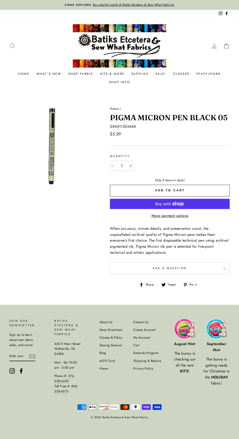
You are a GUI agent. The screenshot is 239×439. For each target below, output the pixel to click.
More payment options (169, 215)
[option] (119, 4)
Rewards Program (146, 352)
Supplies (139, 74)
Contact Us (140, 322)
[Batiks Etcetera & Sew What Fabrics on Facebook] (21, 371)
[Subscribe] (32, 356)
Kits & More (112, 74)
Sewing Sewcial (110, 345)
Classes (181, 74)
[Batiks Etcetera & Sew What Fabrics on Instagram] (12, 371)
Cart (136, 345)
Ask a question (170, 268)
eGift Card (107, 360)
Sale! (160, 74)
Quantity (120, 156)
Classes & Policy (110, 337)
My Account (141, 337)
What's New (48, 74)
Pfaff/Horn (209, 74)
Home (23, 74)
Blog (102, 352)
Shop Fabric (80, 74)
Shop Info (119, 82)
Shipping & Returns (147, 360)
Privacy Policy (143, 368)
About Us (105, 322)
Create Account (144, 329)
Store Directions (110, 329)
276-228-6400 (64, 378)
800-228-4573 (66, 389)
